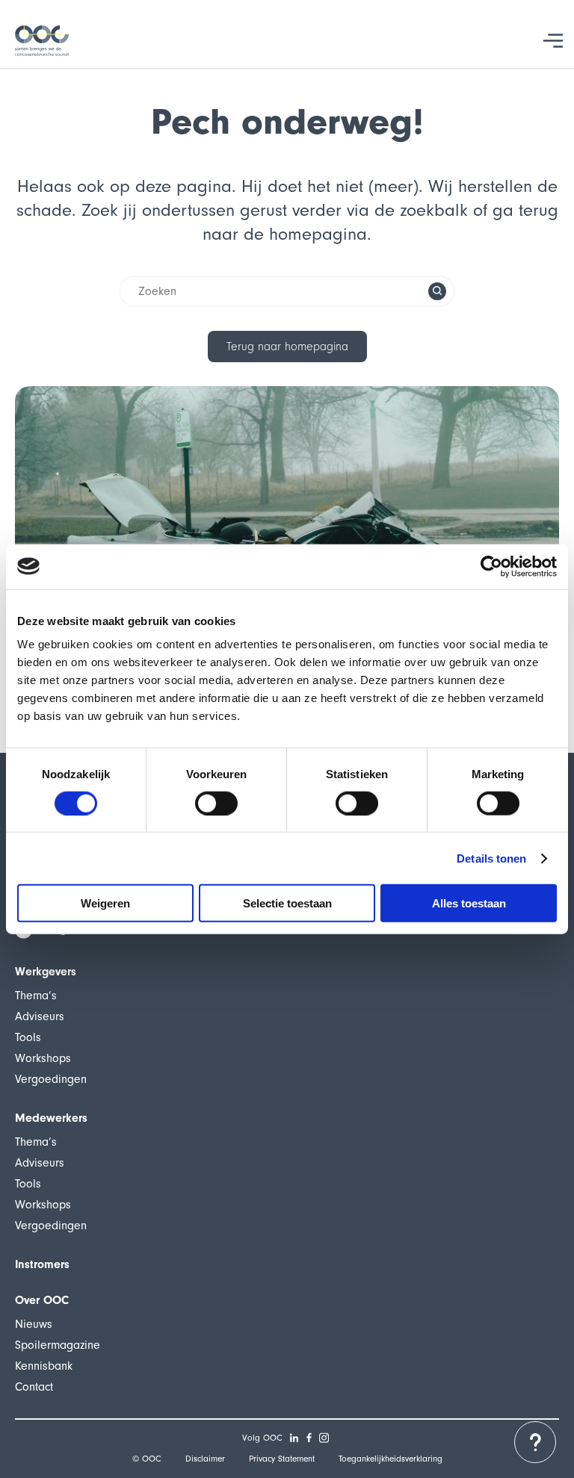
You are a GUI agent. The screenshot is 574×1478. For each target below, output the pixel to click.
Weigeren (105, 903)
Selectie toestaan (287, 903)
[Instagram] (324, 1437)
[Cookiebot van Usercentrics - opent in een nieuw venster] (491, 566)
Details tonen (491, 857)
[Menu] (553, 40)
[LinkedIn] (294, 1437)
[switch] (216, 803)
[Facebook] (309, 1437)
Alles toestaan (469, 903)
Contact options (535, 1442)
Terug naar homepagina (287, 346)
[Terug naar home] (42, 40)
